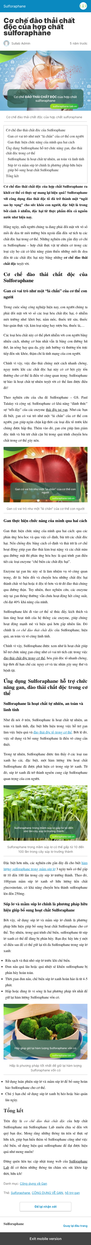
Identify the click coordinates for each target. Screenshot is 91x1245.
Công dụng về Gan (33, 1183)
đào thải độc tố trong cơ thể (52, 732)
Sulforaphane (20, 1193)
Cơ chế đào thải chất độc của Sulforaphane (35, 130)
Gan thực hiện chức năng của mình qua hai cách (41, 142)
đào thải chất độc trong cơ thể (24, 658)
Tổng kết (12, 175)
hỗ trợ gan (72, 1193)
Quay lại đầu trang (75, 1225)
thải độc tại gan (57, 409)
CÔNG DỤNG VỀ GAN (47, 1193)
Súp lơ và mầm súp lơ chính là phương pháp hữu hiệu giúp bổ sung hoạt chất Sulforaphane (45, 167)
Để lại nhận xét (46, 1206)
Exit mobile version (46, 1238)
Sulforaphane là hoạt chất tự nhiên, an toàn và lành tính (46, 159)
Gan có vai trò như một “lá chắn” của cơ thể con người (46, 136)
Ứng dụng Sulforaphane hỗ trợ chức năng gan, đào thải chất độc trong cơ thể (44, 150)
